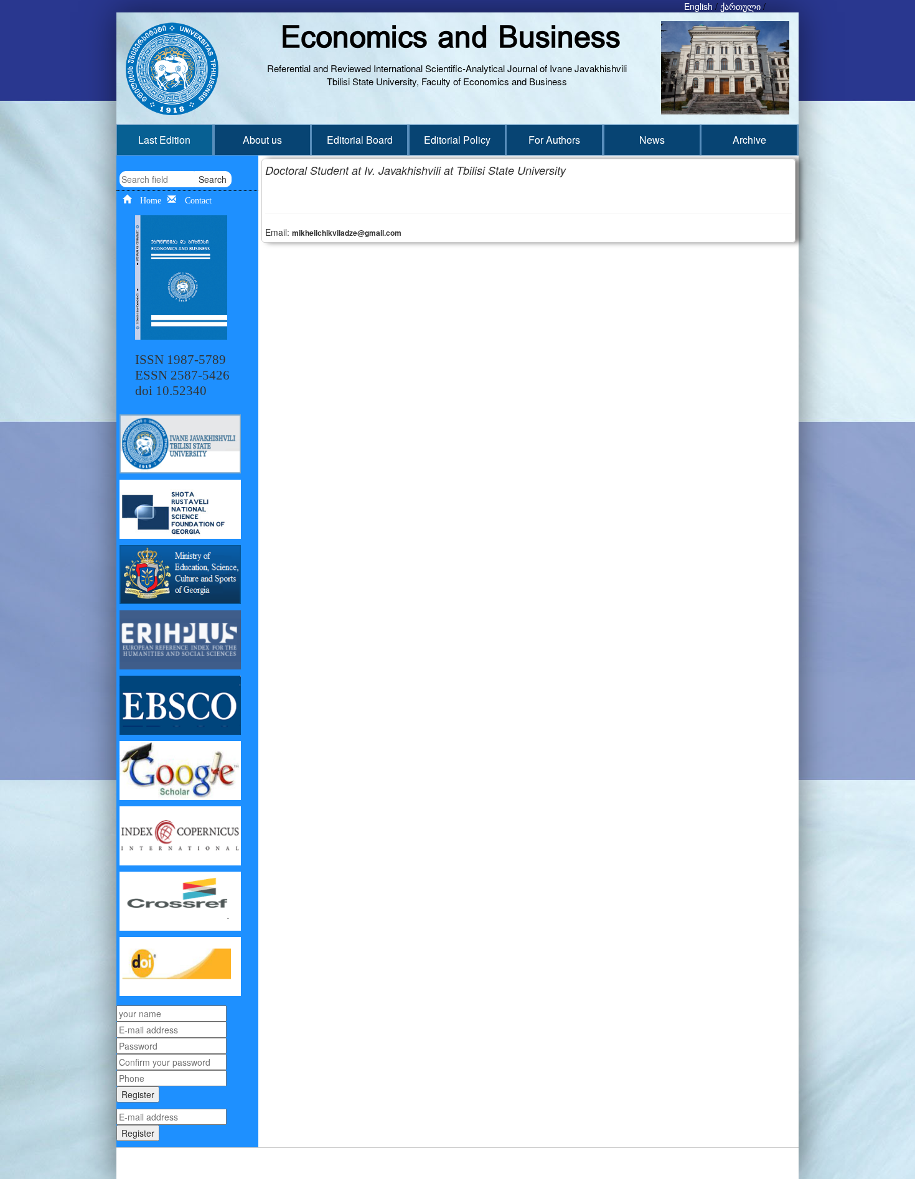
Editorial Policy (457, 140)
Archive (749, 140)
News (652, 140)
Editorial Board (360, 140)
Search (213, 179)
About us (262, 140)
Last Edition (164, 140)
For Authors (554, 140)
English (698, 6)
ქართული (740, 6)
